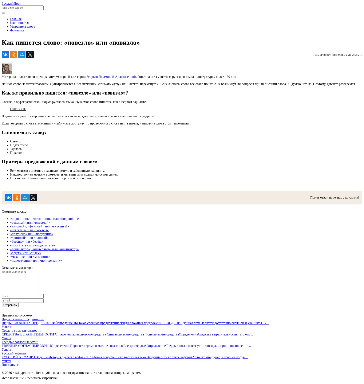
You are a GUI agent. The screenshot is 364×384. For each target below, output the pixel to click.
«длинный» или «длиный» (29, 237)
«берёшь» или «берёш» (26, 241)
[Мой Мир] (21, 54)
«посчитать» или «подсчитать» (32, 245)
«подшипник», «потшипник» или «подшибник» (45, 218)
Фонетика (17, 30)
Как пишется (19, 22)
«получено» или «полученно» (31, 234)
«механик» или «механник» (30, 256)
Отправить (10, 305)
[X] (30, 54)
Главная (15, 19)
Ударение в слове (22, 26)
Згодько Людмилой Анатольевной (111, 76)
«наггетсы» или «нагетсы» (29, 230)
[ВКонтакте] (5, 54)
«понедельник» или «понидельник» (36, 260)
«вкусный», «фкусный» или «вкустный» (39, 226)
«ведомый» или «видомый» (30, 222)
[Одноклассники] (13, 54)
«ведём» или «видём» (25, 253)
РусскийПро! (11, 3)
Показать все (11, 364)
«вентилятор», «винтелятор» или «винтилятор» (44, 249)
